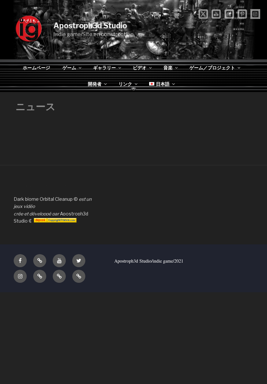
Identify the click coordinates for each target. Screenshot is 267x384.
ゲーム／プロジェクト (212, 67)
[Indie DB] (39, 276)
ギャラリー (104, 67)
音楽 (168, 67)
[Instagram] (20, 276)
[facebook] (20, 260)
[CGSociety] (39, 260)
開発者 (95, 84)
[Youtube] (59, 260)
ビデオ (140, 67)
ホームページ (36, 67)
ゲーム (69, 67)
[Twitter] (78, 260)
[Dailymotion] (59, 276)
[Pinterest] (78, 276)
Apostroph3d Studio (90, 25)
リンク (125, 84)
